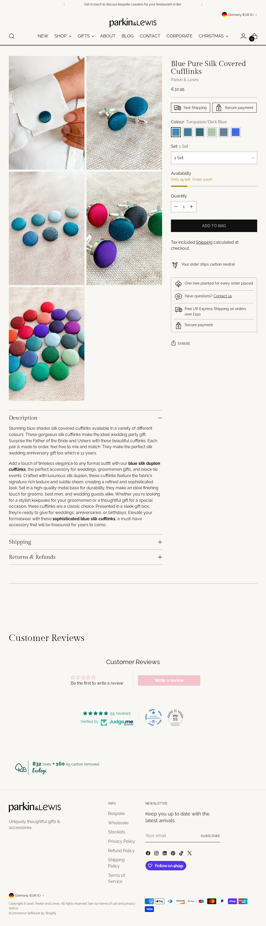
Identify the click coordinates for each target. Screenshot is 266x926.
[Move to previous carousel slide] (240, 605)
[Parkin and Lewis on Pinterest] (173, 854)
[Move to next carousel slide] (252, 604)
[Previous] (64, 4)
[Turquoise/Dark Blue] (176, 132)
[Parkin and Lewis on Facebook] (148, 854)
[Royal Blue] (236, 132)
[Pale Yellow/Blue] (212, 132)
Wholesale (118, 822)
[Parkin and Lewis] (133, 22)
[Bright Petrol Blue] (188, 132)
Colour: (199, 121)
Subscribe (210, 836)
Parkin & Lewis (184, 79)
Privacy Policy (121, 841)
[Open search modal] (11, 36)
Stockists (116, 831)
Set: (179, 146)
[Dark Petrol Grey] (224, 132)
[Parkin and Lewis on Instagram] (157, 854)
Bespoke (116, 813)
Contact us (223, 296)
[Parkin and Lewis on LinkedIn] (165, 854)
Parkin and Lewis (47, 903)
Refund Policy (121, 850)
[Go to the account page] (243, 36)
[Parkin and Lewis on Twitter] (190, 854)
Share (184, 344)
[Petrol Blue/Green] (200, 132)
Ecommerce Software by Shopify (32, 913)
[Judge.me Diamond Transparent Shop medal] (153, 717)
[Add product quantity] (191, 207)
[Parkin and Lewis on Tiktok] (182, 854)
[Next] (201, 4)
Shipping (204, 242)
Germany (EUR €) (241, 15)
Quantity (179, 196)
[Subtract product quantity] (176, 207)
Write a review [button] (169, 680)
